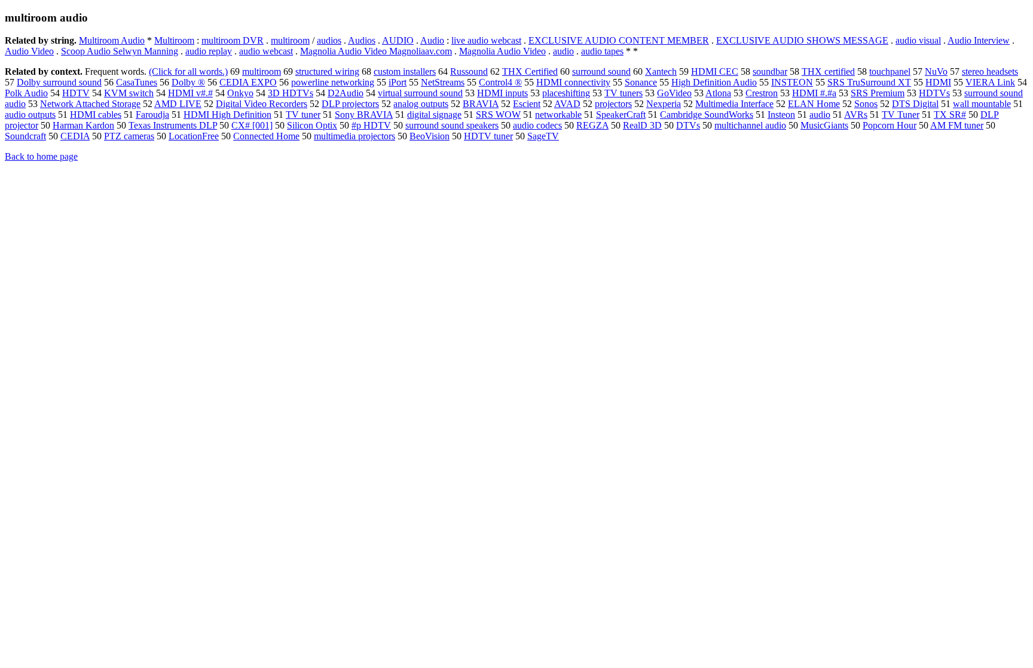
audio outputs (30, 114)
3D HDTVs (290, 93)
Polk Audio (26, 93)
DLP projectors (350, 104)
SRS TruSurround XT (869, 82)
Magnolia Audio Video (502, 51)
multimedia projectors (354, 136)
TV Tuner (900, 114)
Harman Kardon (83, 125)
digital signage (434, 114)
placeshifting (566, 93)
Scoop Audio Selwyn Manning (119, 51)
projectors (613, 104)
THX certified (828, 71)
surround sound (601, 71)
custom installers (405, 71)
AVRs (855, 114)
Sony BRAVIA (364, 114)
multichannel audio (750, 125)
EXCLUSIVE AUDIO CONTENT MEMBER (618, 40)
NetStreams (442, 82)
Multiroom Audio (112, 40)
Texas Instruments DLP (173, 125)
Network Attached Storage (90, 104)
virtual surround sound (420, 93)
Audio (432, 40)
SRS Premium (877, 93)
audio (563, 51)
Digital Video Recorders (261, 104)
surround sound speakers (452, 125)
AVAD (567, 104)
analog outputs (420, 104)
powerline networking (332, 82)
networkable (558, 114)
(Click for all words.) (188, 71)
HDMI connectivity (573, 82)
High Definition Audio (714, 82)
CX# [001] (252, 125)
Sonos (866, 104)
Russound (469, 71)
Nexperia (663, 104)
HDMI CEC (714, 71)
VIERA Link (990, 82)
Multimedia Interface (734, 104)
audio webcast (266, 51)
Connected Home (266, 136)
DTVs (688, 125)
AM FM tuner (956, 125)
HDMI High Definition (227, 114)
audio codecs (537, 125)
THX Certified (530, 71)
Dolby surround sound (59, 82)
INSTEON (792, 82)
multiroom (290, 40)
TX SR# (950, 114)
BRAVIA (481, 104)
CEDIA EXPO (248, 82)
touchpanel (889, 71)
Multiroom (174, 40)
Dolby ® (188, 82)
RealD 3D (642, 125)
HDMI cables (95, 114)
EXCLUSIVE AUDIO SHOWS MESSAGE (802, 40)
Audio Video (29, 51)
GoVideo (674, 93)
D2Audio (345, 93)
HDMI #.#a (814, 93)
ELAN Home (814, 104)
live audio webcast (486, 40)
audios (329, 40)
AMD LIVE (177, 104)
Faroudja (152, 114)
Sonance (641, 82)
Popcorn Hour (889, 125)
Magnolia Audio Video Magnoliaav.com (376, 51)
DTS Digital (915, 104)
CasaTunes (136, 82)
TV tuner (303, 114)
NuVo (936, 71)
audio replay (208, 51)
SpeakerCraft (621, 114)
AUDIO (398, 40)
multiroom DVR (232, 40)
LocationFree (194, 136)
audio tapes (602, 51)
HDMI (938, 82)
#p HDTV (371, 125)
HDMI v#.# (190, 93)
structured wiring (327, 71)
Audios (361, 40)
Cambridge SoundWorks (706, 114)
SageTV (543, 136)
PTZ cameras (129, 136)
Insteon (781, 114)
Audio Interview (979, 40)
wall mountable (982, 104)
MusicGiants (824, 125)
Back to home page (41, 156)
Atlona (718, 93)
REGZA (592, 125)
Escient (526, 104)
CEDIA (75, 136)
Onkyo (240, 93)
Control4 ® (500, 82)
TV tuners (623, 93)
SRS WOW (498, 114)
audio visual (918, 40)
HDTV (76, 93)
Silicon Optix (312, 125)
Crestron (761, 93)
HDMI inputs (502, 93)
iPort (398, 82)
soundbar (770, 71)
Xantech (661, 71)
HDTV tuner (488, 136)
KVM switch (129, 93)
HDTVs (934, 93)
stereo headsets (990, 71)
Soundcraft (25, 136)
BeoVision (429, 136)
